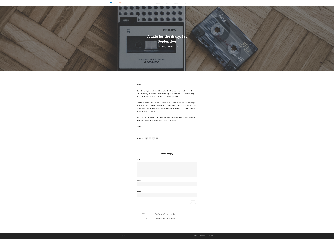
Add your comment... (143, 160)
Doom (184, 3)
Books (158, 3)
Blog (176, 3)
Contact (211, 235)
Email (139, 191)
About (167, 3)
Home (149, 3)
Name (139, 180)
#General (141, 132)
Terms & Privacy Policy (199, 235)
